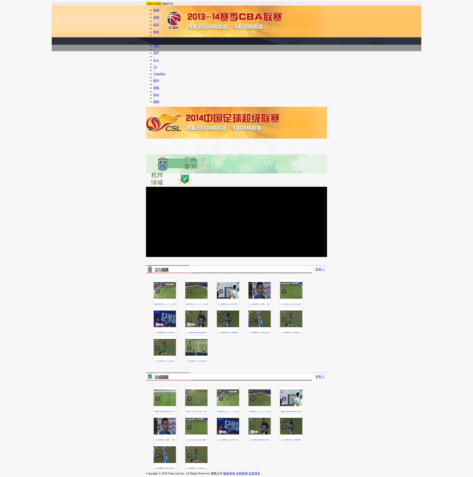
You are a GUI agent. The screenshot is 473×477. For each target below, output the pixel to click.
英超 (210, 142)
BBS (156, 94)
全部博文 (254, 473)
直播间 (209, 149)
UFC (251, 142)
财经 (156, 31)
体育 (156, 17)
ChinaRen (159, 73)
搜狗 (156, 101)
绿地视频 (300, 149)
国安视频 (263, 149)
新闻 (156, 10)
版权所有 (229, 473)
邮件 (156, 80)
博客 (156, 87)
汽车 (156, 45)
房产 (156, 52)
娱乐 (156, 24)
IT (154, 38)
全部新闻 (242, 473)
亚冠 (231, 142)
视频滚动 (191, 149)
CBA (189, 142)
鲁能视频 (281, 149)
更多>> (320, 269)
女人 (156, 60)
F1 (290, 142)
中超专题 (173, 149)
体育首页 (313, 142)
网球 (272, 142)
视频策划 (226, 149)
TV (155, 67)
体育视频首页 (163, 142)
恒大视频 (244, 149)
